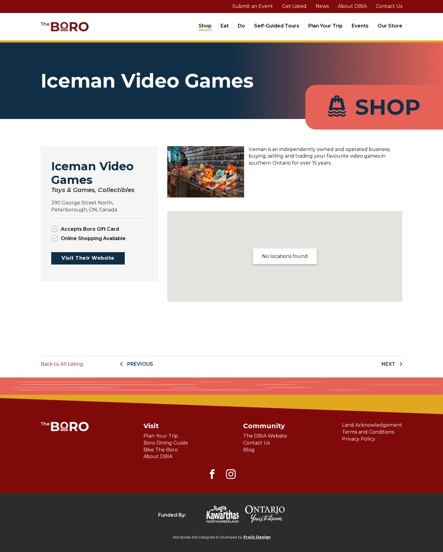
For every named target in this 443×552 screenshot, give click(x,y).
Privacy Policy (358, 439)
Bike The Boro (160, 450)
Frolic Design (257, 537)
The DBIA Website (265, 436)
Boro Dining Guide (165, 443)
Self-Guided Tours (276, 26)
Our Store (390, 26)
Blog (249, 450)
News (322, 6)
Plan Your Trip (325, 26)
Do (241, 26)
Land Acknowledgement (372, 425)
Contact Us (389, 6)
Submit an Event (252, 6)
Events (360, 26)
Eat (225, 26)
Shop (205, 26)
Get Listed (294, 6)
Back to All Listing (62, 364)
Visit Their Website (88, 258)
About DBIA (352, 6)
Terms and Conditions (368, 432)
